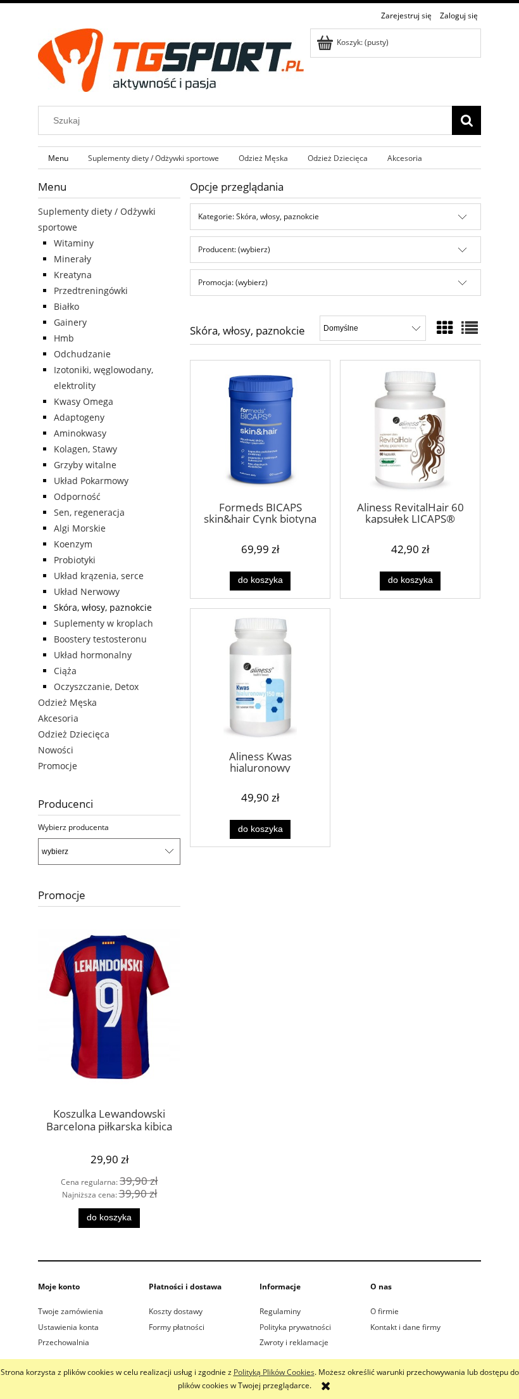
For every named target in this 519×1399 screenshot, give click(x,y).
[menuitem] (58, 158)
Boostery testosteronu (100, 639)
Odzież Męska (67, 702)
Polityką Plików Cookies (274, 1372)
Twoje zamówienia (70, 1311)
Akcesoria (58, 718)
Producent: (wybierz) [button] (234, 249)
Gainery (70, 322)
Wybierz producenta (73, 827)
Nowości (55, 750)
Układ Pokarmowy (91, 481)
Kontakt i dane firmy (405, 1327)
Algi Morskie (80, 528)
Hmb (64, 338)
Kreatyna (73, 275)
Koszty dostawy (176, 1311)
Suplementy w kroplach (103, 623)
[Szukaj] (466, 120)
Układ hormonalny (93, 655)
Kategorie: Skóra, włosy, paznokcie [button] (258, 216)
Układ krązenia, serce (99, 576)
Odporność (77, 496)
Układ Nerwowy (87, 591)
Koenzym (73, 544)
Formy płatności (176, 1327)
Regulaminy (280, 1311)
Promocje (57, 766)
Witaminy (74, 243)
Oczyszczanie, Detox (96, 686)
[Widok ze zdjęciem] (445, 327)
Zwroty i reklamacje (294, 1342)
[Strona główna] (171, 58)
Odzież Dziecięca (73, 734)
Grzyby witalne (85, 465)
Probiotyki (75, 560)
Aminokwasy (80, 433)
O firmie (384, 1311)
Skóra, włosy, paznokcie (103, 607)
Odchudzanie (82, 354)
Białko (66, 306)
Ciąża (65, 671)
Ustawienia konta (68, 1327)
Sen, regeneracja (89, 512)
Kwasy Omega (83, 401)
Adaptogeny (79, 417)
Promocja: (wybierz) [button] (233, 282)
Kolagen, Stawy (85, 449)
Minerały (72, 259)
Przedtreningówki (91, 290)
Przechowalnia (63, 1342)
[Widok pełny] (469, 327)
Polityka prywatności (295, 1327)
